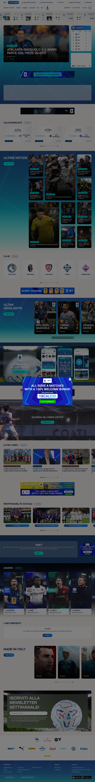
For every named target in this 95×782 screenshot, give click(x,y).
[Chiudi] (70, 379)
